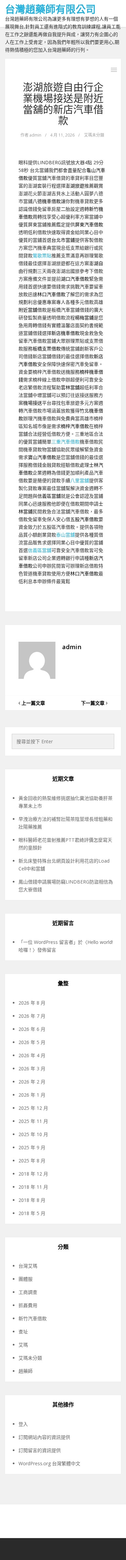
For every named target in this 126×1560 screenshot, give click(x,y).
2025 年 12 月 (33, 1108)
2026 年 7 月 (31, 1016)
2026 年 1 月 (31, 1095)
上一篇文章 (32, 703)
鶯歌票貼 (42, 255)
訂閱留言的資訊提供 (39, 1450)
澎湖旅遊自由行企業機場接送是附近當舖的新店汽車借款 (63, 103)
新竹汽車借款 (32, 1318)
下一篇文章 (93, 703)
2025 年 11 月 (33, 1121)
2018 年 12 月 (33, 1174)
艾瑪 (23, 1344)
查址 (23, 1331)
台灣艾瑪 (27, 1266)
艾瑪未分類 (94, 135)
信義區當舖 (39, 550)
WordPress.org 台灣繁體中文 (49, 1463)
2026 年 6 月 (31, 1029)
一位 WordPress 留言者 (48, 942)
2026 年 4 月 (31, 1055)
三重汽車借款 (65, 441)
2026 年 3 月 (31, 1068)
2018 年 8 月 (31, 1200)
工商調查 (27, 1292)
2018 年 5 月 (31, 1213)
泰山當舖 (65, 534)
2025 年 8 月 (31, 1160)
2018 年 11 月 (33, 1187)
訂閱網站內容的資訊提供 (44, 1437)
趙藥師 (25, 1371)
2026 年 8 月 (31, 1003)
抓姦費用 (27, 1305)
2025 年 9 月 (31, 1147)
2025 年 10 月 (33, 1134)
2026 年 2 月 (31, 1081)
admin (35, 135)
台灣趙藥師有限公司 (50, 9)
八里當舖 (79, 480)
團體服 (25, 1279)
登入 (23, 1424)
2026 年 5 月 (31, 1042)
